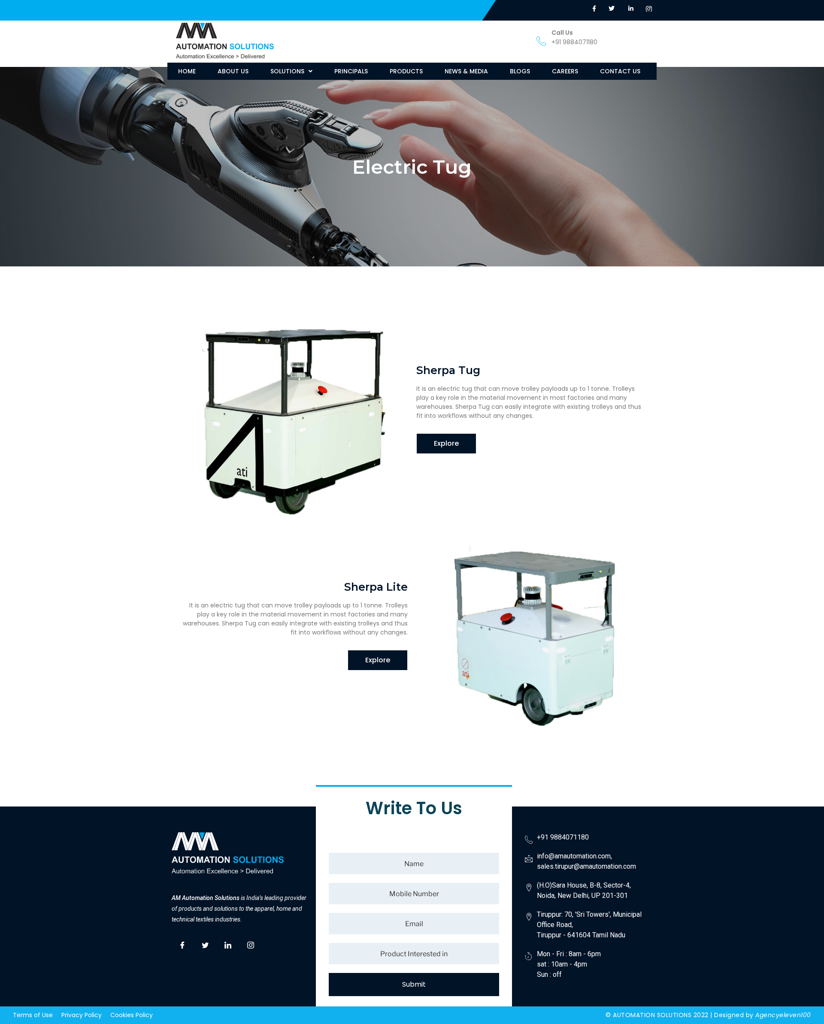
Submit (414, 984)
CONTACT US (620, 71)
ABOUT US (233, 71)
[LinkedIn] (227, 944)
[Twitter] (205, 944)
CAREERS (565, 71)
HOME (187, 71)
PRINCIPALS (351, 71)
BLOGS (520, 71)
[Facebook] (182, 944)
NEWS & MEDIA (466, 71)
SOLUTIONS (287, 71)
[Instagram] (250, 944)
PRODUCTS (406, 71)
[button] (291, 71)
